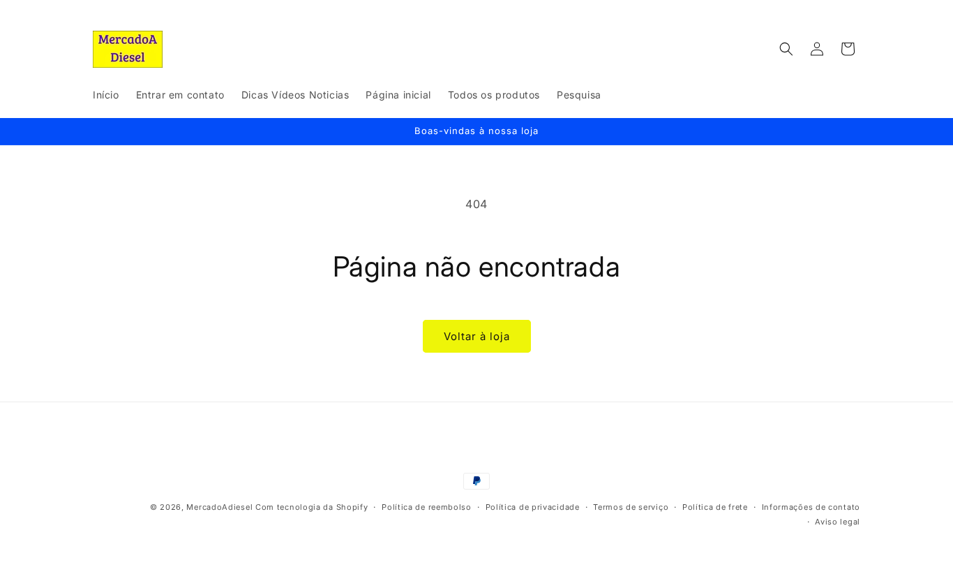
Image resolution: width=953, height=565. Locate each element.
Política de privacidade (533, 507)
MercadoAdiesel (219, 507)
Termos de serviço (630, 507)
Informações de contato (811, 507)
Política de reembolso (427, 507)
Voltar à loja (477, 336)
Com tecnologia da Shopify (311, 507)
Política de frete (715, 507)
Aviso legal (837, 522)
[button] (786, 49)
